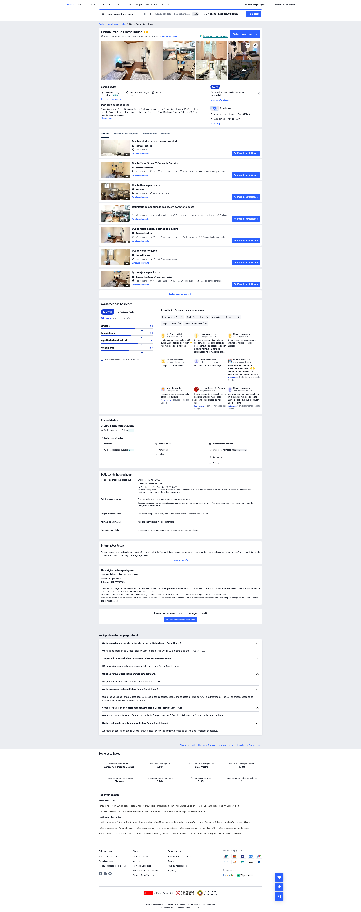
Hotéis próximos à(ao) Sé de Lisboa (233, 828)
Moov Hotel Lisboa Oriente (131, 811)
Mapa (139, 4)
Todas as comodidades (111, 99)
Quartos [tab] (105, 133)
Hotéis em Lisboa (225, 745)
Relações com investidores (179, 856)
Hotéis (70, 4)
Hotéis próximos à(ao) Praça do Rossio (154, 833)
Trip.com (183, 745)
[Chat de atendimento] (279, 896)
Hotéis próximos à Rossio (230, 833)
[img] (132, 60)
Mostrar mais (106, 118)
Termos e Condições (142, 866)
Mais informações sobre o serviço (113, 866)
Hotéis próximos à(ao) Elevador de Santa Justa (156, 828)
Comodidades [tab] (150, 133)
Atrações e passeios (111, 4)
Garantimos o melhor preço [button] (215, 36)
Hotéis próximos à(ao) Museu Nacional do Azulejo (161, 822)
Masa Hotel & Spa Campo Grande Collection (176, 806)
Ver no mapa (215, 123)
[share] (279, 887)
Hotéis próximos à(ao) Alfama (237, 822)
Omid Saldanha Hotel (108, 811)
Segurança (172, 870)
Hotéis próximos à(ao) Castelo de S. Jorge (203, 822)
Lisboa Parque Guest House (121, 32)
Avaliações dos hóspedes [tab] (126, 133)
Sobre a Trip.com (140, 856)
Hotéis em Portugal (206, 745)
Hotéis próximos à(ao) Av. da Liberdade (116, 828)
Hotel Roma (104, 806)
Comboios (92, 4)
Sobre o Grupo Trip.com (143, 875)
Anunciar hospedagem (177, 866)
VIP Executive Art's (153, 811)
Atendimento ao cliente (109, 856)
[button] (269, 4)
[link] (255, 4)
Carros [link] (129, 4)
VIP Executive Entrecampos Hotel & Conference (184, 811)
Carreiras (136, 861)
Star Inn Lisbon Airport (229, 806)
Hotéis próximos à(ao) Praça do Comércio (117, 833)
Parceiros (171, 861)
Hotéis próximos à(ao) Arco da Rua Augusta (118, 822)
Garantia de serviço (107, 861)
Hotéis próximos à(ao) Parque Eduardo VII (197, 828)
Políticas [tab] (165, 133)
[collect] (279, 877)
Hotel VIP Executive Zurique (142, 806)
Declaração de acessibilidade (145, 870)
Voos (80, 4)
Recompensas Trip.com (157, 4)
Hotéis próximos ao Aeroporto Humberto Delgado (195, 833)
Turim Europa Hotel (119, 806)
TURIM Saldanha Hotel (207, 806)
